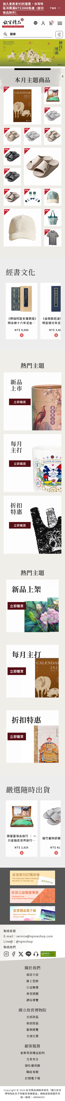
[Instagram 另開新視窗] (6, 955)
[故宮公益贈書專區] (32, 902)
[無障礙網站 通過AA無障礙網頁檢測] (48, 955)
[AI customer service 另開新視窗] (36, 955)
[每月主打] (32, 463)
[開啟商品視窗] (22, 105)
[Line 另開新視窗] (28, 955)
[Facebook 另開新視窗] (13, 955)
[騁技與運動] (32, 65)
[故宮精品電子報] (32, 919)
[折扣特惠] (32, 525)
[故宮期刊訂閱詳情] (32, 884)
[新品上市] (32, 401)
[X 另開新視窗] (21, 955)
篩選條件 (59, 34)
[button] (62, 76)
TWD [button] (53, 8)
